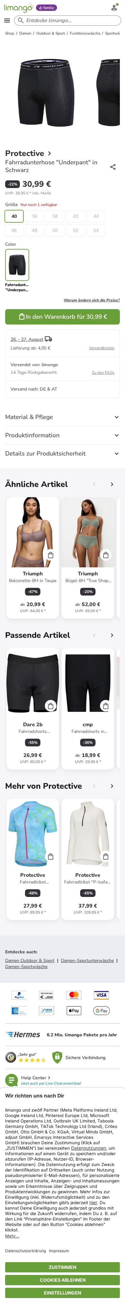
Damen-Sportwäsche (26, 967)
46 (14, 230)
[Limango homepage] (18, 7)
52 (75, 230)
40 (14, 216)
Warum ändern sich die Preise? (92, 300)
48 (34, 230)
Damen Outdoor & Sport (29, 961)
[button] (28, 193)
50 (55, 230)
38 (55, 216)
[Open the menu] (7, 20)
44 (96, 216)
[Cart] (50, 555)
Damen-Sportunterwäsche (87, 961)
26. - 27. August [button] (27, 339)
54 (96, 230)
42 (75, 216)
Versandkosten (101, 347)
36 (34, 216)
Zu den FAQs (103, 372)
